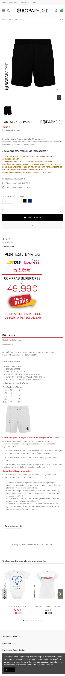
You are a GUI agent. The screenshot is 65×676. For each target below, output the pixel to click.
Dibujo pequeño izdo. (18, 183)
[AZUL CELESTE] (21, 613)
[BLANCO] (13, 613)
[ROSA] (19, 613)
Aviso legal (25, 2)
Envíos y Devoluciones (10, 2)
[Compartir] (3, 239)
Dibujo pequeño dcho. (18, 187)
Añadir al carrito (34, 217)
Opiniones (7, 344)
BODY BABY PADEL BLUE (17, 607)
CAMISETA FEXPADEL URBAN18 (48, 607)
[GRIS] (49, 613)
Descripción (8, 335)
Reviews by (7, 242)
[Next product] (62, 19)
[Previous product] (61, 19)
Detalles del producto (13, 340)
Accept (9, 670)
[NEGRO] (46, 613)
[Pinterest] (9, 239)
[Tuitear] (6, 239)
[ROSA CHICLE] (16, 613)
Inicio (33, 2)
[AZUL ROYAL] (51, 613)
